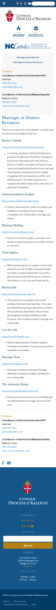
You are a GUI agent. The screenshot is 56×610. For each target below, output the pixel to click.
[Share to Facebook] (3, 464)
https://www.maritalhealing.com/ (18, 232)
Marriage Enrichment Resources (28, 62)
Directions (28, 566)
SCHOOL (36, 35)
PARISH (18, 35)
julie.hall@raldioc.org (12, 87)
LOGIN (33, 605)
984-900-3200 (28, 520)
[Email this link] (9, 464)
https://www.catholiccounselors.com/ (20, 201)
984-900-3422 (9, 83)
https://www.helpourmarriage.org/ (19, 294)
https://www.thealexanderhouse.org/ (20, 391)
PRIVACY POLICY (20, 601)
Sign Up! (28, 545)
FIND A (19, 32)
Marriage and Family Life (28, 57)
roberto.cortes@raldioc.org (15, 106)
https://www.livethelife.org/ (15, 336)
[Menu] (5, 3)
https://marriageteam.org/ (15, 363)
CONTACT (7, 601)
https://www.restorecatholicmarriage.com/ (23, 147)
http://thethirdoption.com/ (15, 259)
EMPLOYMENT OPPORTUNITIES (16, 605)
